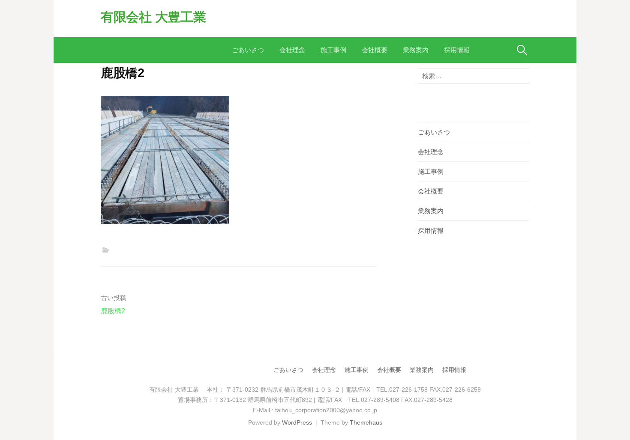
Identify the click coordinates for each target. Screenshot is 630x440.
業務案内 (416, 50)
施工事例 (333, 50)
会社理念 (292, 50)
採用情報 (457, 50)
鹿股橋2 (113, 311)
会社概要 (374, 50)
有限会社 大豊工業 (153, 17)
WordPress (297, 422)
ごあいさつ (248, 50)
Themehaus (366, 422)
